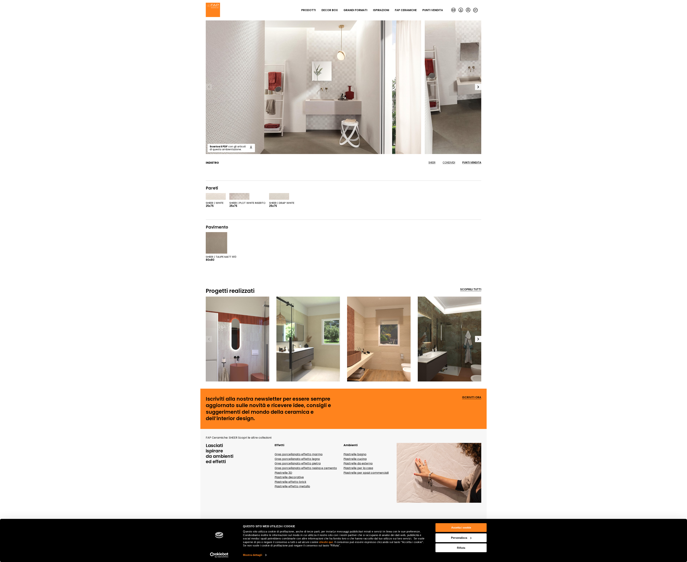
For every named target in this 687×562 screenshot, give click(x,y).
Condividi (449, 162)
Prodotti (308, 10)
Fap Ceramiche (406, 10)
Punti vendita (432, 10)
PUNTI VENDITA (471, 162)
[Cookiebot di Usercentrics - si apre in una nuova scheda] (219, 555)
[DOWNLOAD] (461, 10)
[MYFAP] (468, 10)
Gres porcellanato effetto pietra (298, 463)
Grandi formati (355, 10)
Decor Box (329, 10)
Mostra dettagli (252, 554)
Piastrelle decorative (289, 477)
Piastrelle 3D (283, 473)
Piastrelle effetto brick (290, 482)
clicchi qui (326, 542)
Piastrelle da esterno (358, 463)
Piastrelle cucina (355, 459)
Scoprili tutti (470, 289)
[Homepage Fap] (213, 10)
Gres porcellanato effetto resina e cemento (306, 468)
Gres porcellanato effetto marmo (299, 454)
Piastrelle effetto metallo (292, 486)
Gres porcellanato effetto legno (297, 459)
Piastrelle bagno (355, 454)
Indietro (212, 162)
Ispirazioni (381, 10)
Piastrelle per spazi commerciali (366, 473)
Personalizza (459, 537)
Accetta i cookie (461, 527)
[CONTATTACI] (453, 10)
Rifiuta (461, 547)
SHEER (431, 162)
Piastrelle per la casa (358, 468)
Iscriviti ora (471, 397)
